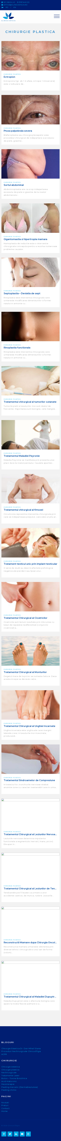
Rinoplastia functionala (17, 347)
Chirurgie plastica (10, 1070)
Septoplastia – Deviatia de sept (22, 293)
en (14, 7)
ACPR (4, 1054)
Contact (5, 1108)
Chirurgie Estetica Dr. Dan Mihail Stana (21, 1048)
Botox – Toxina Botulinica (14, 1078)
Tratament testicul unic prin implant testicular (30, 564)
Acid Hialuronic (9, 1081)
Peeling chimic (9, 1090)
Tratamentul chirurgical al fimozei (23, 510)
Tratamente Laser (10, 1075)
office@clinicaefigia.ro (15, 5)
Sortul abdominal (14, 185)
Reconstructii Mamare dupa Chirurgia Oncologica (30, 942)
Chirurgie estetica (10, 1067)
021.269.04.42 (9, 2)
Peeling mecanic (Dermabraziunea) (19, 1087)
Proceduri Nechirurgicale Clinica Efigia (21, 1051)
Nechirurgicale (9, 1073)
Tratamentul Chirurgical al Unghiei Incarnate (29, 726)
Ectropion (9, 77)
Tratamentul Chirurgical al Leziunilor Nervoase (30, 834)
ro (7, 7)
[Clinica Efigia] (10, 16)
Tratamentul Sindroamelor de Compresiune (29, 780)
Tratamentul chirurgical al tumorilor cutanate (30, 402)
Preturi (5, 1105)
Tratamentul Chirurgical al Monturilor (25, 672)
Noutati (5, 1103)
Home (4, 1111)
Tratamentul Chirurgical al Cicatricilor (25, 618)
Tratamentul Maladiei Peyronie (22, 456)
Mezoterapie (7, 1084)
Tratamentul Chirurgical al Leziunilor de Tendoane (30, 888)
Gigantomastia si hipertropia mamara (25, 239)
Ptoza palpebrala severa (18, 130)
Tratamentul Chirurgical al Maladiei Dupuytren (30, 996)
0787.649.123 (23, 2)
